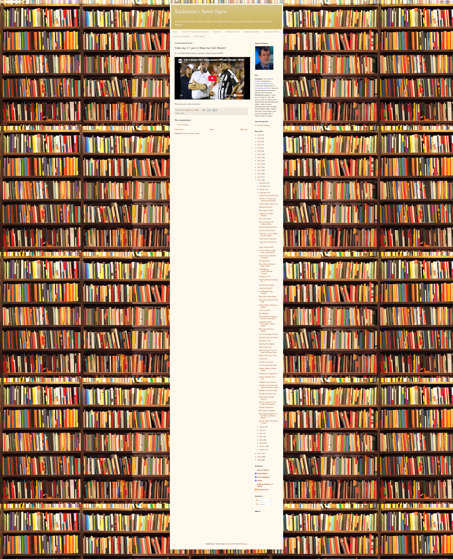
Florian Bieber (262, 473)
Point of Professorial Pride (268, 227)
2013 (259, 177)
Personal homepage (263, 125)
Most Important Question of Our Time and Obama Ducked (268, 416)
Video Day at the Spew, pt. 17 (268, 243)
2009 (259, 460)
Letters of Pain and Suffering (268, 195)
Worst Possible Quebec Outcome (266, 398)
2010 (259, 457)
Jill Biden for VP (264, 276)
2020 (259, 154)
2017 (259, 164)
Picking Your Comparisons (268, 373)
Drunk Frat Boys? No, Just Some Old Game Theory (268, 351)
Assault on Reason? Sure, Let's (267, 378)
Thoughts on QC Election (267, 382)
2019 (259, 157)
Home (175, 31)
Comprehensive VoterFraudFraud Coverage (265, 271)
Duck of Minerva (263, 470)
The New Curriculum (266, 362)
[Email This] (207, 110)
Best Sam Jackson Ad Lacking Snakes (266, 223)
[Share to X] (212, 110)
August (262, 427)
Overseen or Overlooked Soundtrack (195, 31)
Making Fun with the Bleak (268, 390)
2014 (259, 174)
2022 (259, 148)
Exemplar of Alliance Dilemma (266, 214)
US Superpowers (264, 261)
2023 (259, 145)
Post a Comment (183, 124)
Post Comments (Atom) (192, 133)
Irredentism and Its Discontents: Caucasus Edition (267, 324)
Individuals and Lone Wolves (268, 337)
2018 (259, 161)
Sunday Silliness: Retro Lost (268, 204)
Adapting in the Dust (271, 31)
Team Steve (217, 31)
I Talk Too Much (264, 310)
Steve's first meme (265, 219)
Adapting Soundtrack (251, 31)
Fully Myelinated (263, 477)
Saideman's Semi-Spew (201, 11)
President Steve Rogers (266, 285)
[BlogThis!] (209, 110)
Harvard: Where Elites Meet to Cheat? (268, 422)
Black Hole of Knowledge (267, 296)
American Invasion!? (266, 288)
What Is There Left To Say (268, 355)
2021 (259, 151)
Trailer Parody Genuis (266, 247)
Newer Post (179, 129)
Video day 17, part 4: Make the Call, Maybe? (268, 234)
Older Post (243, 129)
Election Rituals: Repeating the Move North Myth (268, 317)
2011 (259, 453)
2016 (259, 167)
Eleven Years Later (265, 347)
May (261, 436)
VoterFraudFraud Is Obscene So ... (268, 281)
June (261, 433)
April (261, 440)
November (263, 186)
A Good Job (263, 359)
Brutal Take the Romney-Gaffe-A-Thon (267, 265)
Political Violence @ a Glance (265, 485)
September (263, 192)
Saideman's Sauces (232, 31)
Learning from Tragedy (267, 344)
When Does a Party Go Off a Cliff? (268, 301)
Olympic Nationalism (266, 407)
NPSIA (259, 480)
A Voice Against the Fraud (268, 365)
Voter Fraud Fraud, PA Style (268, 334)
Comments (261, 504)
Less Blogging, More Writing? (266, 292)
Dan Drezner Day (265, 340)
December (263, 183)
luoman (230, 544)
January (262, 449)
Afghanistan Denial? (266, 207)
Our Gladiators (264, 313)
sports (182, 113)
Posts (260, 500)
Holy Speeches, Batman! (267, 410)
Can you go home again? (267, 230)
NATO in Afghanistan (181, 36)
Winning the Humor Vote (267, 393)
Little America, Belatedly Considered (267, 256)
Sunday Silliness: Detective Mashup (268, 306)
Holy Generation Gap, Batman (266, 330)
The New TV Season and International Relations (267, 199)
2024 (259, 141)
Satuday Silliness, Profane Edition (267, 369)
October (262, 189)
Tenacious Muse (262, 489)
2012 (259, 180)
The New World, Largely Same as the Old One (267, 251)
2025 (259, 138)
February (262, 446)
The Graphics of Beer (266, 210)
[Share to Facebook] (214, 110)
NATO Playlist (199, 36)
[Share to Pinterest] (216, 110)
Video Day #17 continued (267, 239)
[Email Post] (203, 110)
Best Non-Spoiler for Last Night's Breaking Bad (267, 403)
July (261, 430)
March (261, 443)
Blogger (244, 544)
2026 (259, 135)
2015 (259, 170)
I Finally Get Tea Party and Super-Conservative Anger (268, 386)
